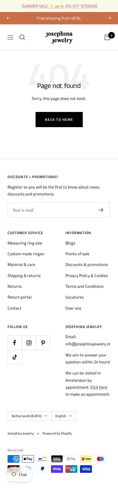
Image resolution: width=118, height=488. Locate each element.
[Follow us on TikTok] (15, 357)
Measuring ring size (25, 243)
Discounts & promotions (86, 264)
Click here (98, 387)
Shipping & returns (24, 275)
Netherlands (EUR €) (27, 415)
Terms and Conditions (84, 286)
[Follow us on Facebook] (15, 343)
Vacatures (74, 297)
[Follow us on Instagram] (29, 343)
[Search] (22, 37)
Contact (14, 308)
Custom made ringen (26, 253)
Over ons (73, 308)
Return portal (19, 297)
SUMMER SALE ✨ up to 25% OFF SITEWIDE (60, 6)
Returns (15, 286)
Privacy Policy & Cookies (86, 275)
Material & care (21, 264)
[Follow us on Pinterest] (43, 343)
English (60, 415)
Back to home (59, 119)
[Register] (101, 210)
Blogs (70, 243)
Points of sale (77, 253)
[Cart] (107, 37)
